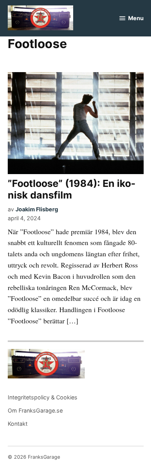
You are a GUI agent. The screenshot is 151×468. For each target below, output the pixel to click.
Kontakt (17, 423)
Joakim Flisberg (36, 209)
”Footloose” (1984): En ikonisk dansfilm (72, 189)
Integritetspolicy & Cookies (42, 397)
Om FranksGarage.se (35, 410)
